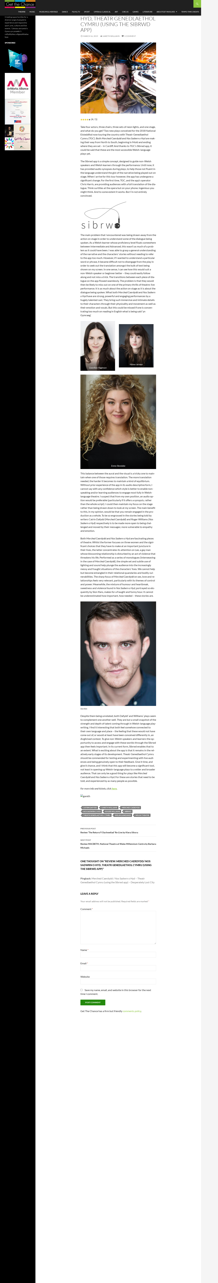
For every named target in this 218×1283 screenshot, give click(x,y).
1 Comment (130, 36)
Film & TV (76, 12)
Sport (87, 12)
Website (85, 976)
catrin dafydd (90, 808)
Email (84, 963)
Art (116, 12)
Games (136, 12)
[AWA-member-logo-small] (18, 85)
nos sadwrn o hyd (92, 811)
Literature (147, 12)
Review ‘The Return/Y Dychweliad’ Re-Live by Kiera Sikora (109, 830)
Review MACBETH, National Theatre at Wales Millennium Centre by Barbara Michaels (118, 844)
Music (32, 12)
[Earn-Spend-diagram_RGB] (18, 60)
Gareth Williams (111, 36)
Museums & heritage (48, 12)
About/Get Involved (166, 12)
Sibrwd (127, 811)
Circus (125, 12)
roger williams (112, 811)
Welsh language (123, 815)
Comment (86, 908)
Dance (65, 12)
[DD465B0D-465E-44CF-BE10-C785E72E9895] (18, 137)
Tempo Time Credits (190, 12)
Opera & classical (102, 12)
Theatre (21, 12)
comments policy (132, 1011)
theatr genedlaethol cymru (96, 815)
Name (84, 949)
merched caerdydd (131, 808)
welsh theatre (142, 815)
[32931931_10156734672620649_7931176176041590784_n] (18, 111)
